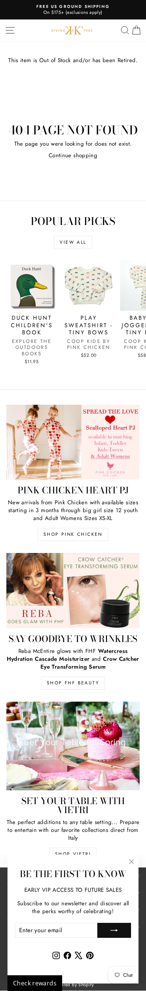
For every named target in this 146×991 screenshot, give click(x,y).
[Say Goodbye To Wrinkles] (73, 590)
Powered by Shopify (73, 984)
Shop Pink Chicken (73, 534)
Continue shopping (73, 155)
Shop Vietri (73, 854)
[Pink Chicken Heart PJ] (73, 442)
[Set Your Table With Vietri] (73, 746)
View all (73, 242)
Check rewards (35, 983)
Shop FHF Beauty (73, 683)
